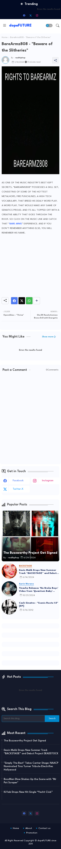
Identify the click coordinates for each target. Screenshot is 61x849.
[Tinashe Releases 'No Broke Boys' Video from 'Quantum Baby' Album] (9, 588)
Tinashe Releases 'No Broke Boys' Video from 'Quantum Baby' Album (38, 590)
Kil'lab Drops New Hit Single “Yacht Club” (28, 792)
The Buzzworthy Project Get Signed (25, 741)
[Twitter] (21, 300)
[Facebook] (14, 300)
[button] (49, 25)
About (28, 828)
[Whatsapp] (29, 300)
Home (4, 37)
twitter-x (18, 489)
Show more (48, 337)
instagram (47, 480)
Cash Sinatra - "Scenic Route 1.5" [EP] (38, 604)
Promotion (31, 833)
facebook (18, 480)
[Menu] (4, 25)
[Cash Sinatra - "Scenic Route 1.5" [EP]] (9, 607)
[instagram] (37, 15)
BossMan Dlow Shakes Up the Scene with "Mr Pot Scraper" (30, 781)
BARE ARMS (15, 223)
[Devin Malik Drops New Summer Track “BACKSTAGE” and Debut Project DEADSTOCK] (9, 571)
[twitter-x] (30, 15)
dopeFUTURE (20, 25)
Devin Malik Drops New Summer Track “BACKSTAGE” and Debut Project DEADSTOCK (38, 572)
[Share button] (36, 300)
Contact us (44, 828)
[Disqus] (30, 418)
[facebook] (24, 15)
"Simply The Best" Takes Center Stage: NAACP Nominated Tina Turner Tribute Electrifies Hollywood (31, 766)
